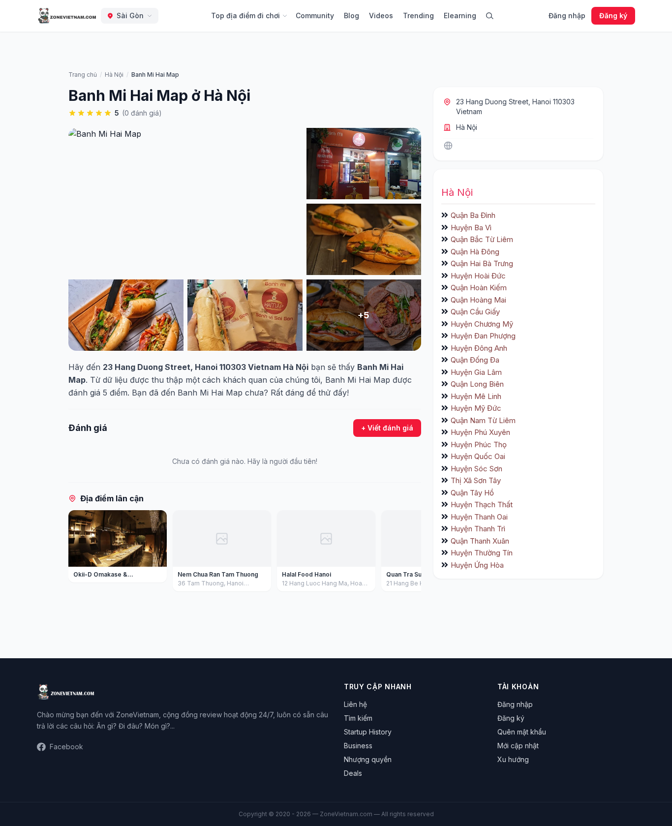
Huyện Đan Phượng (483, 335)
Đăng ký (613, 15)
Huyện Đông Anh (479, 348)
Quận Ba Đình (473, 215)
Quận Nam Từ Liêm (483, 420)
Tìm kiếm (358, 718)
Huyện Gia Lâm (476, 372)
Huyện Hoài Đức (478, 275)
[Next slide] (410, 553)
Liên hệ (355, 704)
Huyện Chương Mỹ (482, 324)
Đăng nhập (567, 15)
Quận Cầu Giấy (475, 311)
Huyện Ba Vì (471, 227)
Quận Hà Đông (475, 251)
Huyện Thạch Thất (482, 504)
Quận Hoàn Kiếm (479, 287)
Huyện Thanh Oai (479, 516)
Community (315, 15)
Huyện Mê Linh (476, 396)
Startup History (368, 732)
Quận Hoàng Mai (478, 300)
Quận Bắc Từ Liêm (482, 239)
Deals (353, 773)
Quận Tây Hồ (472, 492)
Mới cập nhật (518, 745)
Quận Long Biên (477, 384)
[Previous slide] (79, 553)
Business (358, 745)
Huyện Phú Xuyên (480, 432)
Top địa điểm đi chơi (245, 15)
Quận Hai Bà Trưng (482, 263)
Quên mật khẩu (521, 732)
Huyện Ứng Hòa (477, 565)
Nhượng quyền (368, 759)
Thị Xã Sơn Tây (476, 480)
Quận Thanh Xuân (480, 541)
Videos (381, 15)
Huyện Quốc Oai (478, 456)
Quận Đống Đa (475, 360)
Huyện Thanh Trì (478, 528)
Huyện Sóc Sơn (476, 468)
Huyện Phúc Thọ (479, 444)
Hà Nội (466, 127)
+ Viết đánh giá (387, 428)
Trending (418, 15)
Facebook (66, 746)
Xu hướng (513, 759)
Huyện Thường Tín (482, 552)
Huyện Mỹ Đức (476, 408)
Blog (351, 15)
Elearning (460, 15)
